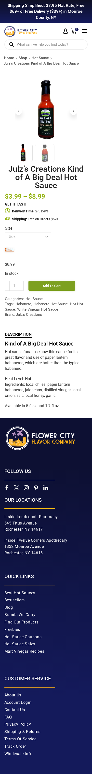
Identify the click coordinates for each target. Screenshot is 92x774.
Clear (9, 249)
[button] (65, 31)
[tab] (18, 334)
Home (9, 58)
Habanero (23, 304)
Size (8, 228)
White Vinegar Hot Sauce (37, 309)
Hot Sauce (40, 58)
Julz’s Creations (29, 314)
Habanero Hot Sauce (51, 304)
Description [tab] (18, 334)
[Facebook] (6, 529)
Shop (23, 58)
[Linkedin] (45, 529)
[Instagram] (26, 529)
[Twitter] (16, 529)
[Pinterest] (36, 529)
